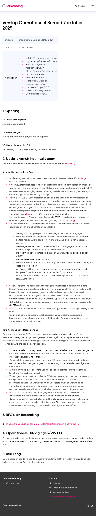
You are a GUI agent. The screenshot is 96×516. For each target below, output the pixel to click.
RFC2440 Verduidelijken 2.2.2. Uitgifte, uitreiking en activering (41, 423)
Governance (12, 483)
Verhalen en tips (61, 492)
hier (82, 178)
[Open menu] (92, 6)
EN (92, 506)
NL (88, 506)
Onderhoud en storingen (65, 487)
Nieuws (56, 483)
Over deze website (11, 505)
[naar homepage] (12, 6)
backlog (68, 163)
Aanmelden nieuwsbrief (64, 496)
